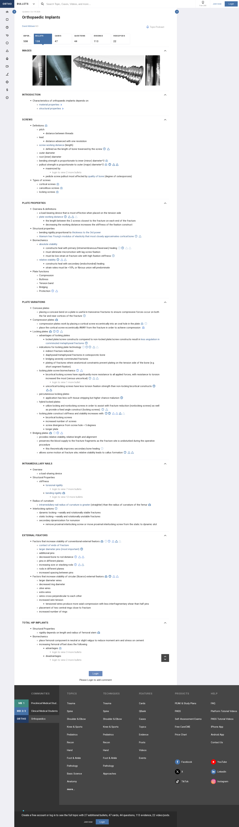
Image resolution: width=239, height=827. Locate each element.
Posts (142, 742)
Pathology (72, 765)
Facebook (186, 761)
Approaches (109, 773)
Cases (142, 719)
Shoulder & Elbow (76, 719)
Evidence (143, 734)
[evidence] (108, 149)
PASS (178, 711)
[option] (39, 70)
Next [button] (158, 70)
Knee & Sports (74, 726)
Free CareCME (182, 726)
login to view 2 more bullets (66, 172)
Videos (142, 750)
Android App (217, 734)
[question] (104, 148)
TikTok (184, 781)
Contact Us (217, 742)
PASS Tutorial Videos (222, 719)
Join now (217, 4)
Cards (142, 703)
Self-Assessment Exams (188, 719)
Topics (142, 726)
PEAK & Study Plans (185, 703)
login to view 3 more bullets (66, 652)
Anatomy (72, 781)
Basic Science (74, 773)
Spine (70, 711)
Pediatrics (72, 734)
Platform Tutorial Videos (224, 711)
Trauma (71, 703)
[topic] (61, 104)
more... (71, 789)
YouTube (222, 761)
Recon (70, 742)
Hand (70, 750)
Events (142, 758)
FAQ (213, 703)
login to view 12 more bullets (67, 496)
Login (231, 4)
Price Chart (181, 734)
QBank (142, 711)
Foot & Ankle (74, 758)
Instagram (222, 781)
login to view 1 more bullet (66, 382)
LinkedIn (221, 771)
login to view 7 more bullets (66, 489)
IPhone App (217, 726)
